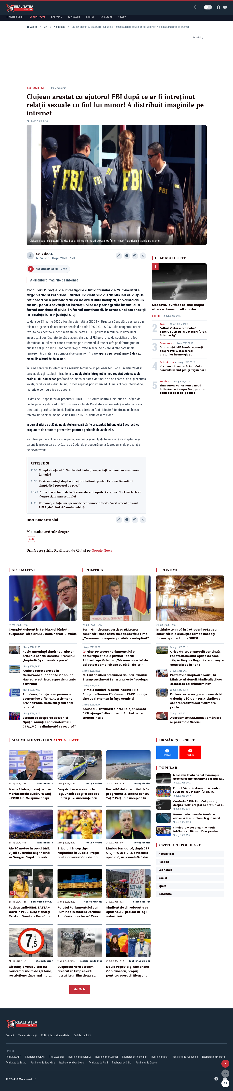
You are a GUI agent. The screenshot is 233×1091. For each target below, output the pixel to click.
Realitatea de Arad (98, 1062)
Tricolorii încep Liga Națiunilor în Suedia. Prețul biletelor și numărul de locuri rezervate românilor (80, 855)
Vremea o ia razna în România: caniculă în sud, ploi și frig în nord (183, 368)
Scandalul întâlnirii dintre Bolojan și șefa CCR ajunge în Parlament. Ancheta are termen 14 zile (114, 713)
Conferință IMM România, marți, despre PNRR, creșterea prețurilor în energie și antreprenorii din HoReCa (182, 352)
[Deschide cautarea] (196, 7)
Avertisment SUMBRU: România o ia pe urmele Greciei (195, 720)
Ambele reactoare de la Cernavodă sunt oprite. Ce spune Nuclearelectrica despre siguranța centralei (90, 494)
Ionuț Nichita (45, 783)
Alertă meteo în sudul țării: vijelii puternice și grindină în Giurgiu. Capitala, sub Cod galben (29, 855)
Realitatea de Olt (159, 1056)
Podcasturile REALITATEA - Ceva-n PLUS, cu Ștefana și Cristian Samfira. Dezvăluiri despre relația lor (30, 914)
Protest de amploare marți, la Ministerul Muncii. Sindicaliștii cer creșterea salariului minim (196, 679)
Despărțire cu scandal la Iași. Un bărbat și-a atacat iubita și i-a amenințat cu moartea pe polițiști (78, 796)
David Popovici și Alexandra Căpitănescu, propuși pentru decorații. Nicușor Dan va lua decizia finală (127, 973)
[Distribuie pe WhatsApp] (135, 255)
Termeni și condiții (27, 1035)
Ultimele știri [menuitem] (14, 17)
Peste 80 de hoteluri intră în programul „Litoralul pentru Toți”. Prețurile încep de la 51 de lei (127, 796)
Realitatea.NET (13, 1056)
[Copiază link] (119, 255)
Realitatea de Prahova (213, 1056)
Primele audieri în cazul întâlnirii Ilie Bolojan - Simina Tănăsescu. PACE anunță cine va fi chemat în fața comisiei (114, 694)
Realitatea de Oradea (146, 1062)
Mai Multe (80, 989)
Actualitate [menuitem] (37, 17)
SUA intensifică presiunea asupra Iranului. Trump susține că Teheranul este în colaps (115, 677)
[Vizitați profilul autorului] (30, 255)
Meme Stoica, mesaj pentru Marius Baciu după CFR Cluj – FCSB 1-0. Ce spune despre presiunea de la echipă (30, 796)
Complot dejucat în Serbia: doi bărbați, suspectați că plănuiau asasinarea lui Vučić (89, 472)
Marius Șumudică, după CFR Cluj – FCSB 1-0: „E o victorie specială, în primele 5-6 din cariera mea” (127, 855)
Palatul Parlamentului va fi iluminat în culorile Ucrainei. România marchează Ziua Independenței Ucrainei (79, 914)
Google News (102, 550)
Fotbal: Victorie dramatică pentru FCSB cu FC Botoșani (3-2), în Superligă (183, 331)
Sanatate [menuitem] (106, 17)
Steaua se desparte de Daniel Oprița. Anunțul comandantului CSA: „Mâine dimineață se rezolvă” (49, 722)
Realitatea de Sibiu (121, 1062)
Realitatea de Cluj (42, 901)
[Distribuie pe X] (143, 255)
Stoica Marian (93, 901)
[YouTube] (225, 7)
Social (156, 315)
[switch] (208, 7)
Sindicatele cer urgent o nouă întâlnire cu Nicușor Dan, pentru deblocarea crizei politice (182, 389)
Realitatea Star (56, 1056)
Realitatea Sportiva (35, 1056)
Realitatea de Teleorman (134, 1056)
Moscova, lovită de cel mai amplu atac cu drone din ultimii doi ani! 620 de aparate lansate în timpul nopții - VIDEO (178, 311)
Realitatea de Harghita (79, 1056)
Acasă (33, 26)
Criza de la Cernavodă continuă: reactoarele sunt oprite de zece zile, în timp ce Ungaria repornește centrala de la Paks (197, 658)
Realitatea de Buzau (16, 1062)
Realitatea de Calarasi (106, 1056)
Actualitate (59, 26)
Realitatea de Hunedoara (185, 1056)
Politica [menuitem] (56, 17)
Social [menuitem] (90, 17)
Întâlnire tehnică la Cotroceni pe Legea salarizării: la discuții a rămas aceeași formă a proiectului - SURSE (186, 633)
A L (50, 254)
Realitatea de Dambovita (71, 1062)
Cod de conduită (82, 1035)
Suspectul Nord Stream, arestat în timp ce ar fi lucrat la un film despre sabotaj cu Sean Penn (76, 973)
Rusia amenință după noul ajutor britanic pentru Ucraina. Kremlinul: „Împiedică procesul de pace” (86, 483)
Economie (166, 343)
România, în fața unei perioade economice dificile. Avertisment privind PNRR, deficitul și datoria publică (88, 505)
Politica (164, 381)
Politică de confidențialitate (55, 1035)
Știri (45, 26)
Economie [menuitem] (74, 17)
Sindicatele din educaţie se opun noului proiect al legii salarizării (127, 911)
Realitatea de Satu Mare (43, 1062)
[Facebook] (218, 7)
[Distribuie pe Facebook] (127, 255)
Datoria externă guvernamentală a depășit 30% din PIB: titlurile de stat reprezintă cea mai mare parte (196, 700)
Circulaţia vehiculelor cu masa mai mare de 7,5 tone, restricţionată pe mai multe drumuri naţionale (30, 973)
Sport (163, 324)
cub (31, 539)
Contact (10, 1035)
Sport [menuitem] (122, 17)
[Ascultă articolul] (225, 1064)
